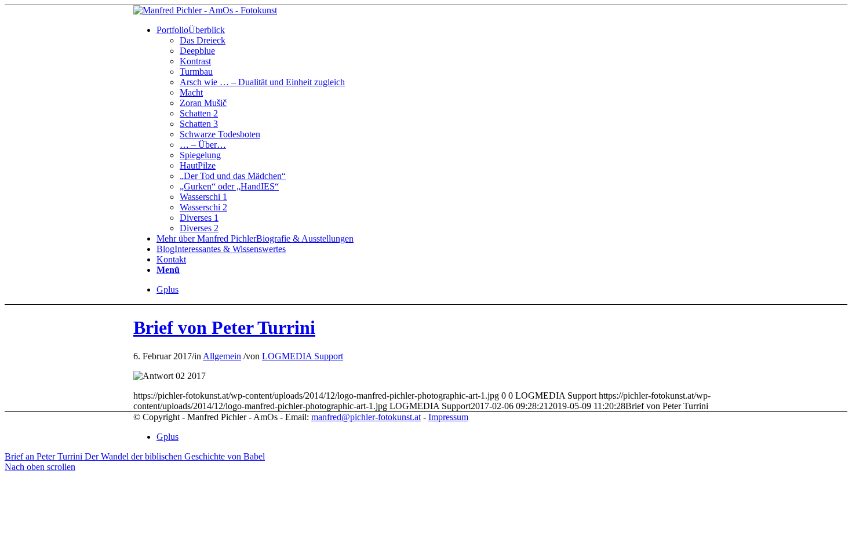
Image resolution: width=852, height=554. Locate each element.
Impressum (448, 417)
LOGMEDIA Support (302, 356)
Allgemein (222, 356)
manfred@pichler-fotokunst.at (366, 417)
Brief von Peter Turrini (224, 327)
